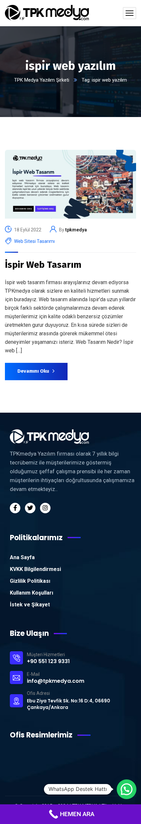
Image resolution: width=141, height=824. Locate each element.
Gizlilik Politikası (30, 581)
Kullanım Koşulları (31, 593)
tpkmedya (76, 229)
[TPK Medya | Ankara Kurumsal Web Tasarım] (47, 13)
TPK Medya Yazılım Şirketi (41, 80)
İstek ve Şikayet (30, 604)
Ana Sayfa (22, 557)
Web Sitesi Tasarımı (34, 241)
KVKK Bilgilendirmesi (35, 569)
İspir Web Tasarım (43, 264)
